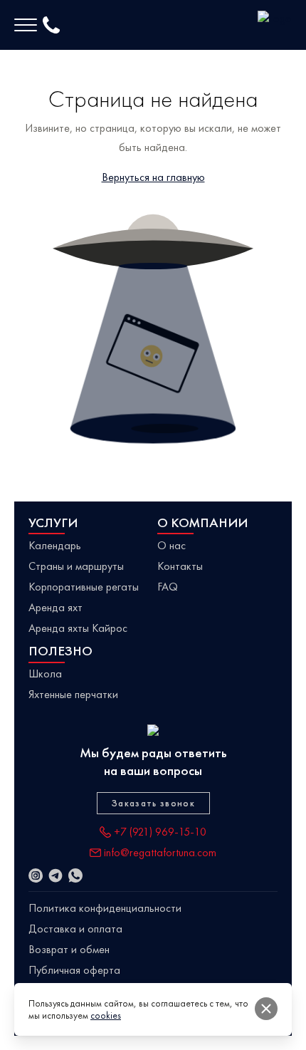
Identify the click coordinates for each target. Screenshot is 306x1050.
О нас (171, 545)
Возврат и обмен (69, 949)
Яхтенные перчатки (73, 694)
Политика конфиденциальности (104, 907)
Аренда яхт (55, 607)
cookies (105, 1015)
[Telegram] (55, 875)
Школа (45, 673)
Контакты (180, 565)
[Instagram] (35, 875)
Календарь (54, 545)
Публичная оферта (74, 969)
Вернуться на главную (153, 177)
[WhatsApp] (75, 875)
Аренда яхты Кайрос (77, 627)
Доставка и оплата (75, 928)
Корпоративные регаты (83, 586)
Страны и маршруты (76, 565)
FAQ (167, 586)
